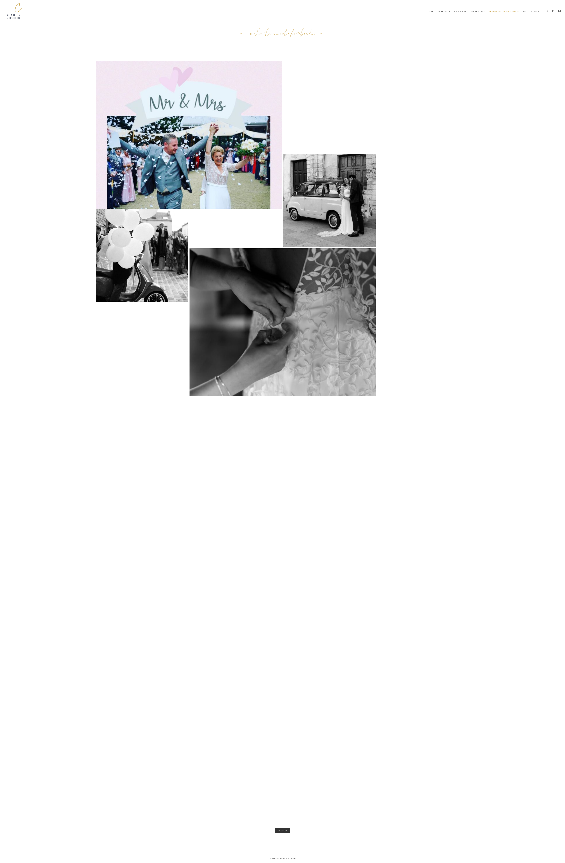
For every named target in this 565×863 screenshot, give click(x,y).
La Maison (460, 11)
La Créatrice (477, 11)
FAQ (525, 11)
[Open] (189, 154)
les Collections (437, 11)
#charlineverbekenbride (504, 11)
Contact (536, 11)
